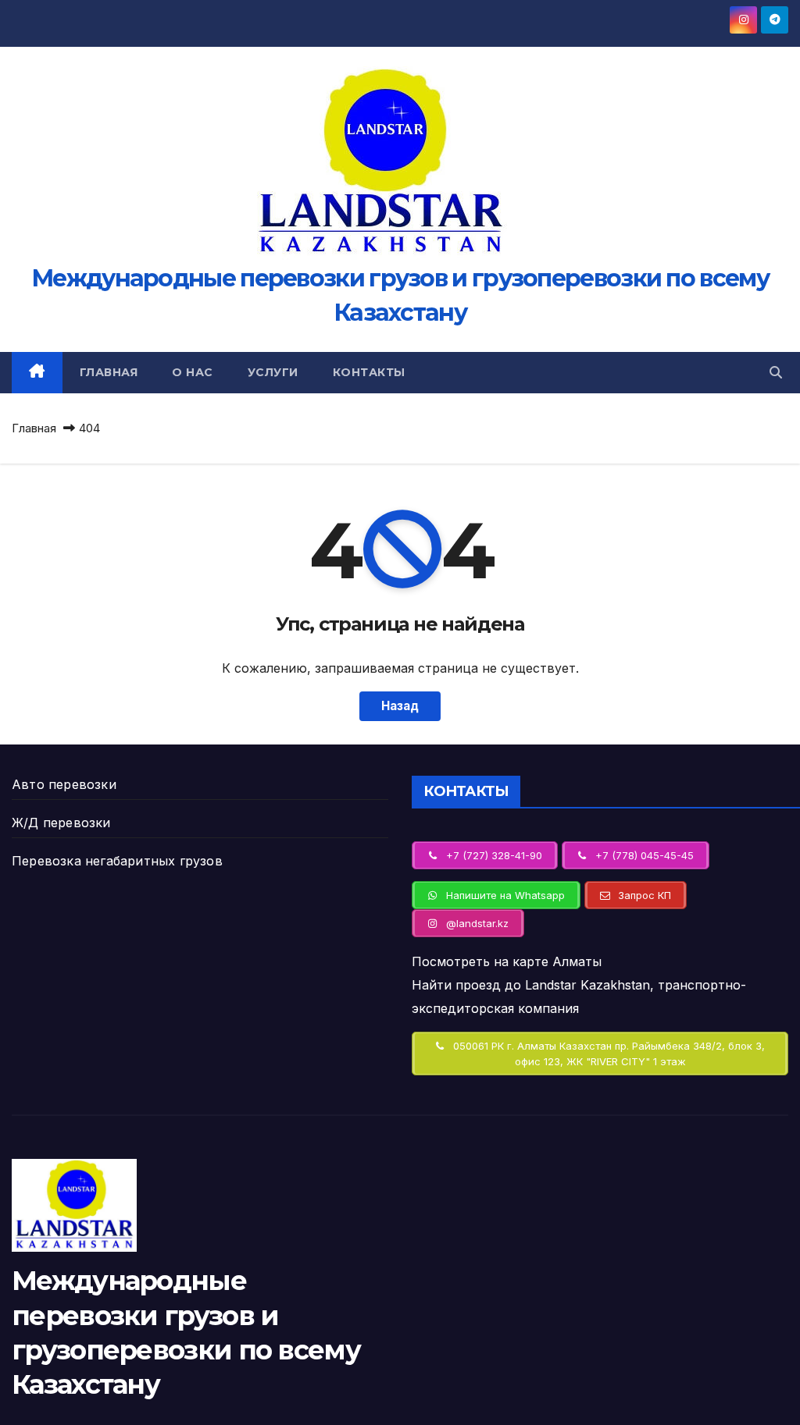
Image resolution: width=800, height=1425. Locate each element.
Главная (109, 372)
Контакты (369, 372)
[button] (776, 372)
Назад (400, 705)
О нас (192, 372)
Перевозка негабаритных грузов (117, 861)
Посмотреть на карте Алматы (507, 961)
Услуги (273, 372)
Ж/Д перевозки (61, 822)
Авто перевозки (64, 784)
